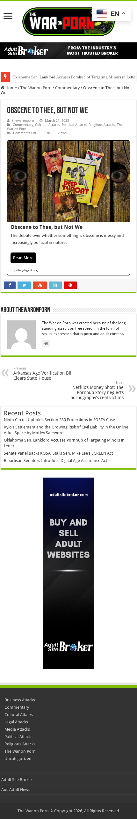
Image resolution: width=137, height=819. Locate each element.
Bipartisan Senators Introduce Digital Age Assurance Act (55, 460)
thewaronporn (23, 121)
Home (10, 87)
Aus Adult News (15, 789)
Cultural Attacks (47, 125)
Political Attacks (74, 125)
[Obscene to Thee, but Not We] (68, 208)
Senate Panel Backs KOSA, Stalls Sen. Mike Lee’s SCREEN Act (58, 453)
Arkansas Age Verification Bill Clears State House (43, 373)
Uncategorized (18, 758)
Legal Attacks (16, 722)
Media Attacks (17, 729)
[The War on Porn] (68, 20)
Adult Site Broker (16, 779)
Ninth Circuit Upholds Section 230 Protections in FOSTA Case (59, 419)
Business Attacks (19, 700)
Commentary (67, 87)
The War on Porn (36, 87)
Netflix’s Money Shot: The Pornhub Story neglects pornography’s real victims (97, 390)
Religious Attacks (102, 125)
